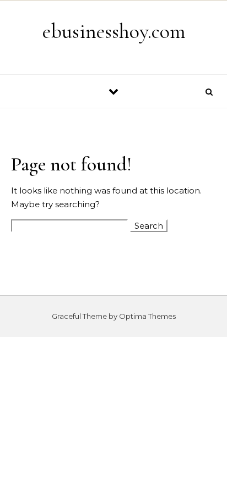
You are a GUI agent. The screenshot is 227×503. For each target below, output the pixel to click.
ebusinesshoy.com (114, 31)
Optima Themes (147, 316)
